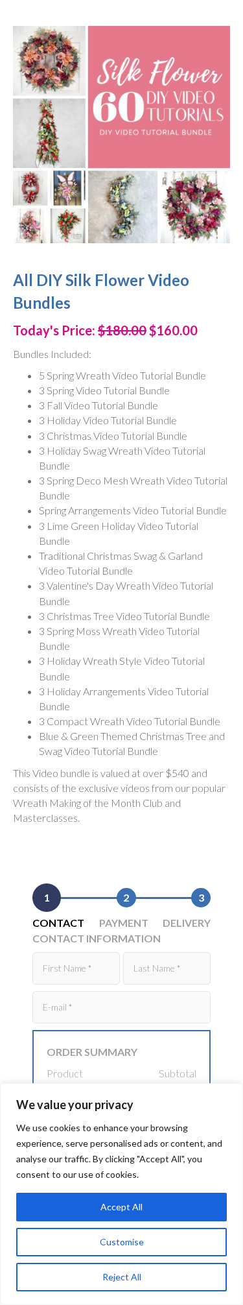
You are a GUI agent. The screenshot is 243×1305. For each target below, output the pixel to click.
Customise (122, 1241)
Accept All (121, 1206)
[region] (121, 1194)
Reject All (121, 1276)
